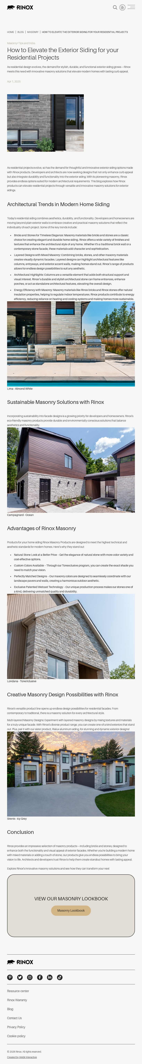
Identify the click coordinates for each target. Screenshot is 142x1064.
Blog (20, 32)
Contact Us (14, 1018)
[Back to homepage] (20, 7)
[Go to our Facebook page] (40, 977)
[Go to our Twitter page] (20, 977)
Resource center (18, 991)
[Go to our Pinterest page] (10, 977)
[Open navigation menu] (131, 7)
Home (10, 32)
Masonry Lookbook (71, 910)
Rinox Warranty (17, 1000)
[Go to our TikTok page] (60, 977)
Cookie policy (16, 1036)
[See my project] (122, 7)
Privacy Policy (16, 1027)
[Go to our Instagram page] (30, 977)
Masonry (32, 32)
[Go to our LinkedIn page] (49, 977)
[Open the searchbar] (115, 7)
